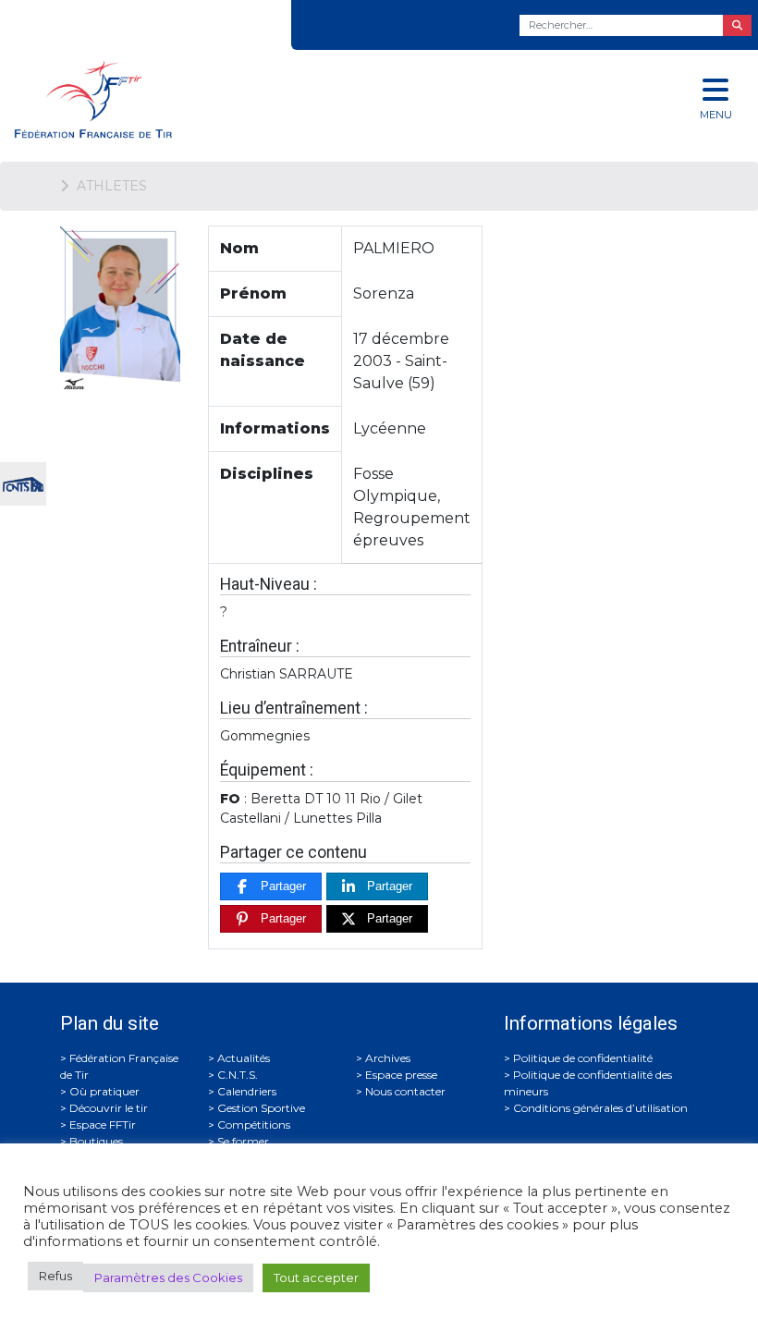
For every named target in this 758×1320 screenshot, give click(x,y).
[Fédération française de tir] (253, 99)
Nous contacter (405, 1091)
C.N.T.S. (237, 1075)
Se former (243, 1141)
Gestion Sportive (261, 1108)
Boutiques (96, 1141)
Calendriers (246, 1091)
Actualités (243, 1058)
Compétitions (253, 1124)
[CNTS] (23, 482)
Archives (387, 1058)
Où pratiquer (104, 1091)
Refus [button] (55, 1275)
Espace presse (401, 1075)
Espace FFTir (102, 1124)
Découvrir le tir (108, 1108)
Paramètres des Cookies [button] (168, 1277)
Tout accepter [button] (316, 1277)
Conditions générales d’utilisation (600, 1108)
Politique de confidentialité (583, 1058)
